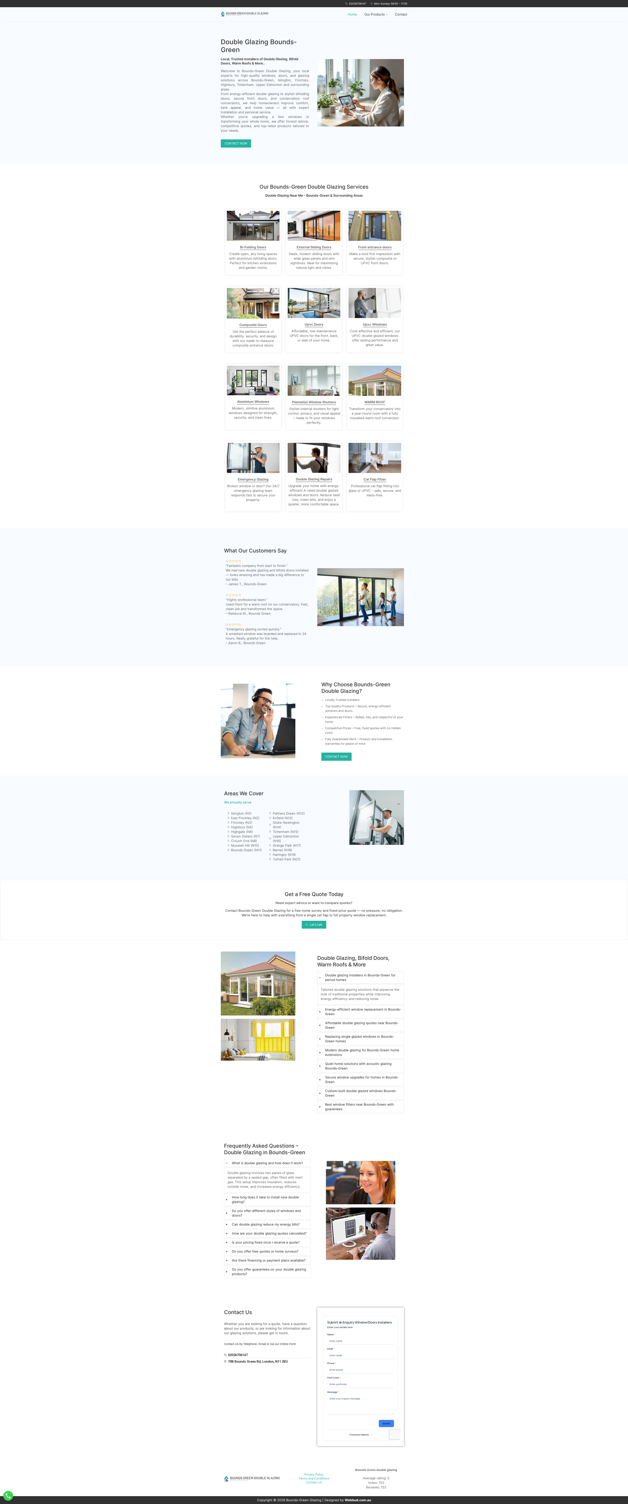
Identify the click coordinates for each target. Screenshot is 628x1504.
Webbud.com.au (358, 1500)
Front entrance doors (375, 247)
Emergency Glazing (253, 479)
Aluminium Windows (253, 402)
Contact (401, 14)
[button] (376, 14)
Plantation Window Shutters (314, 402)
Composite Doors (253, 325)
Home (352, 14)
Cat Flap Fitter (375, 479)
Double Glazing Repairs (314, 479)
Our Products (374, 14)
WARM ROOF (375, 402)
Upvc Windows (375, 324)
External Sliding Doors (314, 247)
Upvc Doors (314, 324)
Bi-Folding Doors (253, 247)
